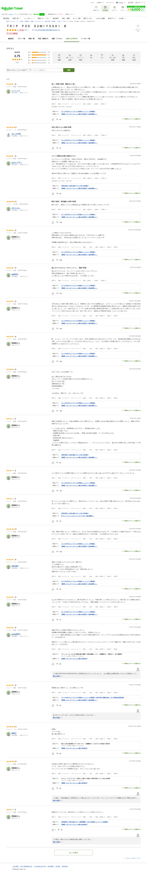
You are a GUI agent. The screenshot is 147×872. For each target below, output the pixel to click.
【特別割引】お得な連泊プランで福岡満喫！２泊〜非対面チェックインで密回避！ (85, 822)
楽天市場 (130, 2)
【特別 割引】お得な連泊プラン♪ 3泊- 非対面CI (74, 455)
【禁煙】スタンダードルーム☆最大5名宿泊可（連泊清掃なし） (79, 114)
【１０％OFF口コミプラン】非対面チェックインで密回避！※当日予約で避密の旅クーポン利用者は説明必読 (92, 697)
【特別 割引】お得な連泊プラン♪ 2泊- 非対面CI (74, 186)
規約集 (58, 866)
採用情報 (51, 866)
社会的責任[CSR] (40, 866)
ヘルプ (92, 2)
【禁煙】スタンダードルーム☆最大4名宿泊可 (74, 659)
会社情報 (16, 866)
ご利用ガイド (100, 2)
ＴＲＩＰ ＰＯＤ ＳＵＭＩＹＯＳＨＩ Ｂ (36, 26)
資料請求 (65, 866)
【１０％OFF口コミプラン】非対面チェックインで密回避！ (78, 111)
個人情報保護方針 (26, 866)
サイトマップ (110, 2)
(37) (43, 38)
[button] (28, 91)
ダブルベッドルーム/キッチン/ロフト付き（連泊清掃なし (77, 516)
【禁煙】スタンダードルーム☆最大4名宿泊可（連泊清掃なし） (79, 217)
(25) (72, 38)
